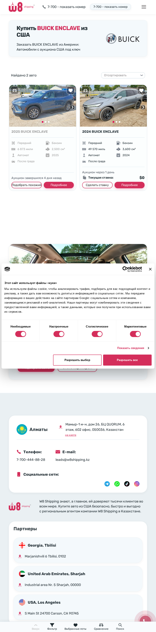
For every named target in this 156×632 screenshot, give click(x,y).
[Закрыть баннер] (150, 269)
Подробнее (59, 185)
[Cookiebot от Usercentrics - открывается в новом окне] (125, 269)
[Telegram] (107, 484)
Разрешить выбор (77, 360)
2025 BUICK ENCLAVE (29, 132)
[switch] (58, 334)
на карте (70, 435)
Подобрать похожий (26, 185)
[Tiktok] (127, 484)
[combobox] (121, 75)
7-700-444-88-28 (31, 460)
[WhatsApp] (117, 484)
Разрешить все (127, 360)
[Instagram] (136, 484)
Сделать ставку (97, 185)
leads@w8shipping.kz (73, 460)
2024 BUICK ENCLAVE (100, 132)
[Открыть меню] (143, 6)
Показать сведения (130, 348)
